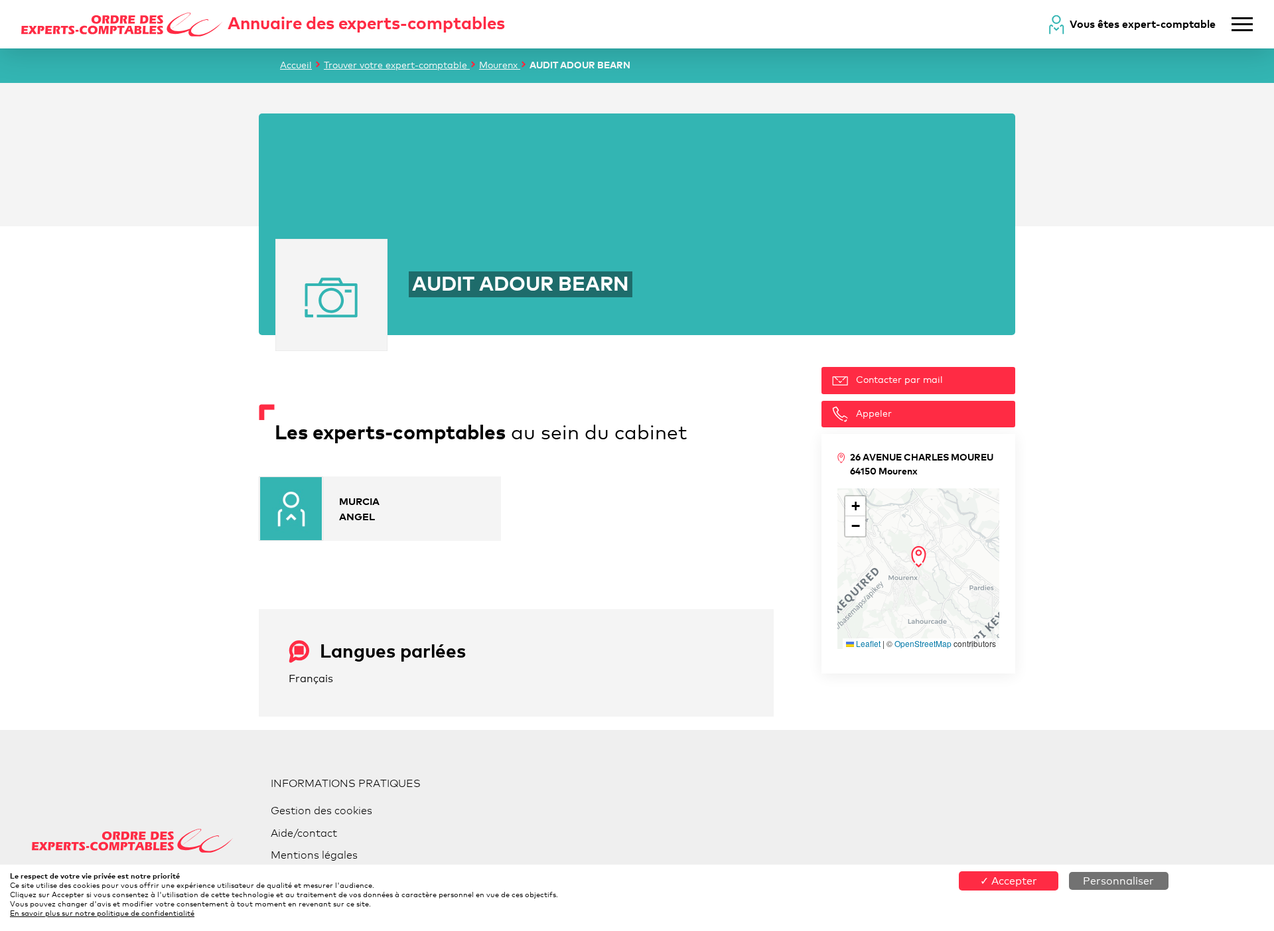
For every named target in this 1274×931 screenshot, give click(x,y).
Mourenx (499, 64)
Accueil (296, 64)
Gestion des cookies (321, 810)
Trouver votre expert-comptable (397, 64)
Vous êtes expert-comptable (1143, 24)
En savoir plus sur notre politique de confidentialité (102, 913)
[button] (918, 557)
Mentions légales (314, 855)
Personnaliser (1118, 881)
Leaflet (867, 643)
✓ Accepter (1008, 881)
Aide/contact (304, 833)
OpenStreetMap (923, 643)
